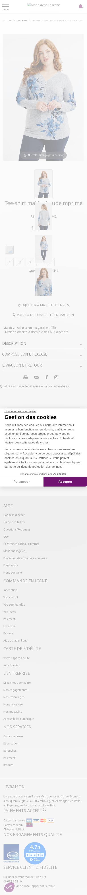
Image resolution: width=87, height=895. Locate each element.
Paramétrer (22, 481)
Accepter (65, 481)
